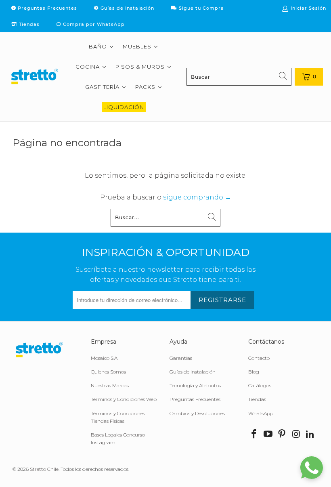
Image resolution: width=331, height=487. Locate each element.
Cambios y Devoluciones (197, 413)
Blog (253, 372)
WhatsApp (260, 413)
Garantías (181, 358)
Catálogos (259, 385)
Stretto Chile (44, 469)
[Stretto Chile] (34, 76)
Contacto (259, 358)
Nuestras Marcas (110, 385)
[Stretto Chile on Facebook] (254, 434)
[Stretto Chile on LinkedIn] (310, 434)
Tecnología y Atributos (195, 385)
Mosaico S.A (104, 358)
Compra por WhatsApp (93, 24)
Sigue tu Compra (200, 8)
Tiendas (28, 24)
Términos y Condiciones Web (124, 399)
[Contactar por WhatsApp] (311, 467)
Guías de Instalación (126, 8)
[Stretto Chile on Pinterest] (282, 434)
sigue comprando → (197, 197)
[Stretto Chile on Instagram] (296, 434)
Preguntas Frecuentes (46, 8)
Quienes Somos (108, 372)
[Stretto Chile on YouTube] (268, 434)
